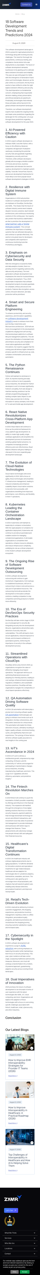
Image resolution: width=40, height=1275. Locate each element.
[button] (36, 4)
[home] (6, 4)
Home (17, 14)
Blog (23, 14)
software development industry (16, 320)
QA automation (12, 714)
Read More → (12, 1076)
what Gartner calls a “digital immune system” (17, 225)
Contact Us (26, 4)
